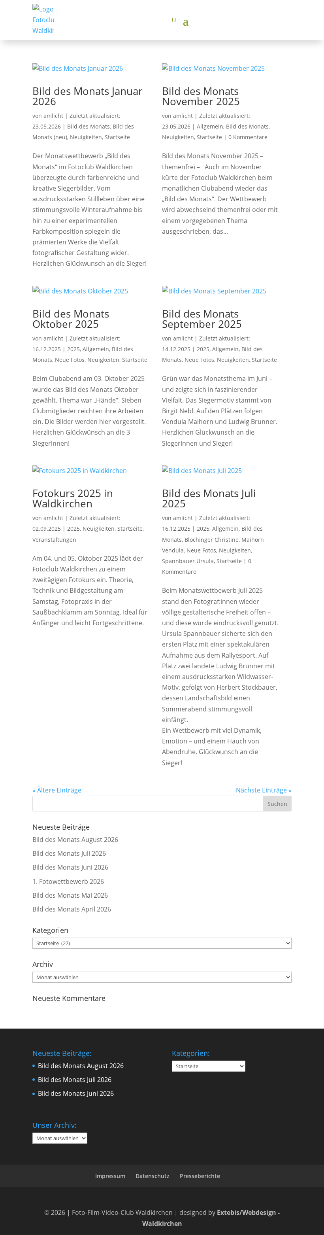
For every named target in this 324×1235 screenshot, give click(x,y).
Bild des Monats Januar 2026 (87, 96)
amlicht (53, 115)
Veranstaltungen (54, 539)
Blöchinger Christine (212, 539)
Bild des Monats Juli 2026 (69, 853)
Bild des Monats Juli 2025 (209, 498)
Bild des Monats (88, 126)
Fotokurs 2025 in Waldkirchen (72, 498)
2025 (73, 349)
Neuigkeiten (86, 137)
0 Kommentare (247, 137)
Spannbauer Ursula (188, 561)
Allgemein (210, 126)
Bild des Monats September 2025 (202, 318)
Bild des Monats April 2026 (71, 909)
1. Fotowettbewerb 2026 (68, 881)
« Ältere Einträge (56, 790)
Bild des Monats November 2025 (201, 96)
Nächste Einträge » (264, 790)
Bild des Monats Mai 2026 (70, 895)
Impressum (110, 1176)
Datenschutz (153, 1176)
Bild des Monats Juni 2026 (70, 867)
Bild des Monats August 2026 (75, 839)
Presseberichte (200, 1176)
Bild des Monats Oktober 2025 (70, 318)
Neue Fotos (70, 359)
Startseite (117, 137)
